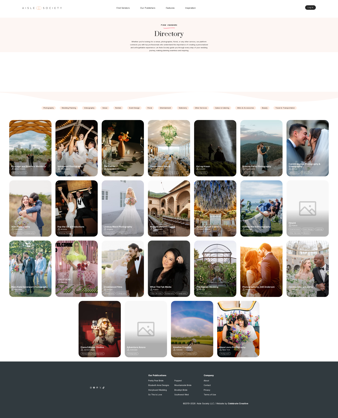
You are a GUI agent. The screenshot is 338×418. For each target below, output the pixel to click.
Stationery (183, 108)
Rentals (118, 108)
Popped (178, 380)
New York (226, 350)
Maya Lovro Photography (232, 347)
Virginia (110, 229)
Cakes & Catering (222, 108)
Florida (294, 290)
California (18, 229)
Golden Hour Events (160, 166)
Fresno (156, 290)
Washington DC (113, 169)
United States (19, 169)
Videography (89, 108)
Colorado (133, 350)
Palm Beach (158, 229)
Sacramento (250, 169)
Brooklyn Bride (180, 390)
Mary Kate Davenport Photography (29, 287)
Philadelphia (250, 290)
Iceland (202, 169)
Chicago (248, 229)
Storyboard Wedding (157, 390)
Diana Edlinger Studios (92, 347)
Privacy (207, 390)
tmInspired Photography (70, 166)
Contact (207, 385)
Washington (65, 169)
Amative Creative (182, 347)
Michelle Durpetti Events (162, 227)
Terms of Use (210, 394)
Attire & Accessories (245, 108)
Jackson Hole (89, 350)
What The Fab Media (160, 287)
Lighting (319, 229)
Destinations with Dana (301, 287)
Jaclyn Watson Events (207, 227)
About (206, 380)
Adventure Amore (136, 347)
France (294, 226)
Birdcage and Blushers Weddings (28, 166)
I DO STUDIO (64, 279)
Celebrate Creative (238, 403)
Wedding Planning (69, 108)
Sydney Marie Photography (256, 227)
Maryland (18, 290)
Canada (64, 282)
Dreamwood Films (113, 287)
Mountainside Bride (182, 385)
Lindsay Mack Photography (118, 227)
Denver (294, 169)
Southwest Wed (181, 394)
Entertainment (165, 108)
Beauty (264, 108)
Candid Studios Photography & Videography (304, 165)
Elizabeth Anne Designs (158, 385)
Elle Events (109, 166)
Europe (109, 290)
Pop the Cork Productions (71, 227)
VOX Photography (20, 227)
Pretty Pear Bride (155, 380)
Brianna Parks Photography (256, 166)
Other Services (201, 108)
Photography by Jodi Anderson (258, 287)
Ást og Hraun (203, 166)
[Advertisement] (169, 71)
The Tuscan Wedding (207, 287)
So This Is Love (155, 394)
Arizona (64, 229)
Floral (149, 108)
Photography (48, 108)
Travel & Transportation (285, 108)
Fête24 (292, 223)
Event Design (134, 108)
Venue (104, 108)
